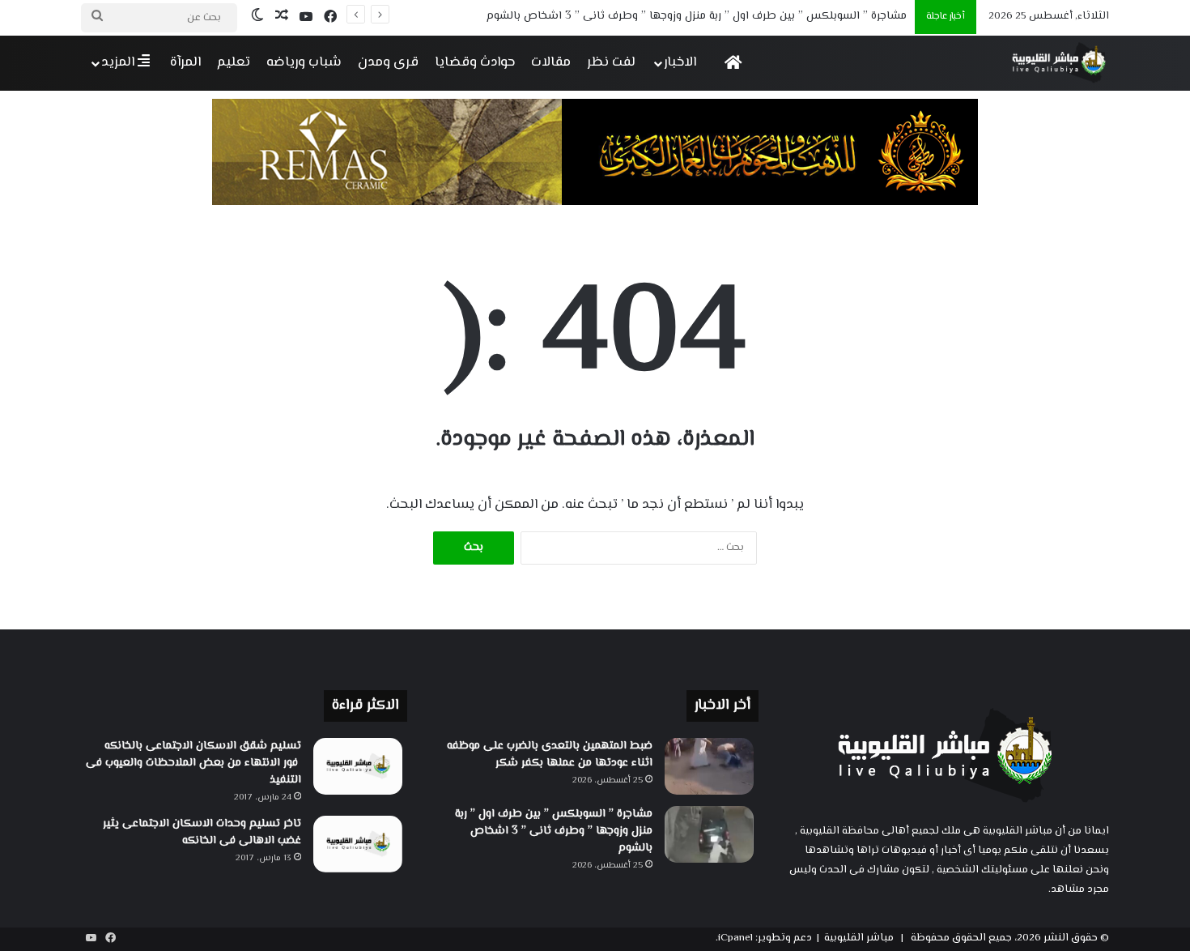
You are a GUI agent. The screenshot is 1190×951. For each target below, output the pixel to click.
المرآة (185, 62)
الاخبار (680, 62)
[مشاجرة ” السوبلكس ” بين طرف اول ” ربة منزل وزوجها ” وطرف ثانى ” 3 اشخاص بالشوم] (709, 834)
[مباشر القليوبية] (1059, 62)
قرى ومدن (388, 62)
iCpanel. (734, 938)
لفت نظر (611, 62)
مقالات (551, 62)
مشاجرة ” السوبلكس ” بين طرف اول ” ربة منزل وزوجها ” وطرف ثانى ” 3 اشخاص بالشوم (697, 16)
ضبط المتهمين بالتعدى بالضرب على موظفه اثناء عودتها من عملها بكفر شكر (549, 754)
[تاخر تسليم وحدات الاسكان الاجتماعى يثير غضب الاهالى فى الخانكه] (357, 844)
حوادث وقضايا (475, 62)
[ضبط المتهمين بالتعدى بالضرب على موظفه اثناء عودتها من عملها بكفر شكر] (709, 766)
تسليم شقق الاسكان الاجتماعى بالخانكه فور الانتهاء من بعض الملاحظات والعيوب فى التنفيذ (193, 763)
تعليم (233, 62)
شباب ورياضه (304, 62)
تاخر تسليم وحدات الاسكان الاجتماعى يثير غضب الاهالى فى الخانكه (202, 832)
